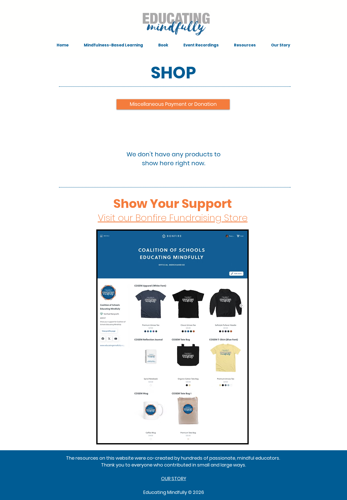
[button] (113, 45)
